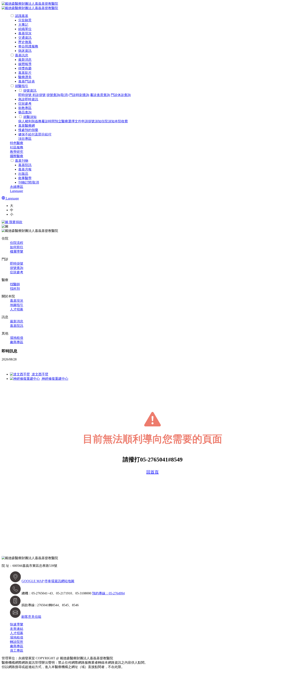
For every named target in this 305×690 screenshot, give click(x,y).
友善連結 (16, 628)
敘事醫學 (25, 178)
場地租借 (16, 338)
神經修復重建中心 (54, 378)
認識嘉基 (21, 16)
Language (16, 191)
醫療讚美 (25, 77)
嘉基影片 (25, 72)
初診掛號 (39, 95)
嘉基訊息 (21, 55)
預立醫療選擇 (65, 121)
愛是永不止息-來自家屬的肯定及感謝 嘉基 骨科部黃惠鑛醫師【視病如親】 (56, 366)
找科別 (15, 288)
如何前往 (16, 247)
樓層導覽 (16, 251)
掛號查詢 (16, 268)
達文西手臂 (39, 374)
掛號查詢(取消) (57, 95)
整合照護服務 (28, 46)
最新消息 (25, 59)
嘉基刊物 (21, 160)
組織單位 (25, 29)
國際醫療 (16, 156)
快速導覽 (16, 624)
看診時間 (48, 121)
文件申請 (81, 121)
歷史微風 (25, 42)
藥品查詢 (25, 112)
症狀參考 (25, 103)
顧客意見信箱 (31, 616)
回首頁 (152, 472)
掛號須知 (94, 121)
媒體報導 (25, 64)
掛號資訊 (30, 90)
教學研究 (16, 151)
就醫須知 (30, 117)
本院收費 (121, 121)
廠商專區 (16, 342)
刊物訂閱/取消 (28, 182)
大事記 (23, 24)
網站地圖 (67, 581)
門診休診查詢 (121, 95)
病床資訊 (25, 50)
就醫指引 (21, 86)
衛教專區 (25, 108)
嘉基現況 (25, 33)
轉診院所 (16, 642)
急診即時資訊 (28, 99)
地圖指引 (16, 305)
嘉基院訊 (25, 165)
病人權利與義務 (29, 121)
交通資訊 (25, 37)
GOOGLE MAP (33, 581)
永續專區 (16, 187)
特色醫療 (16, 143)
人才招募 (16, 309)
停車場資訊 (52, 581)
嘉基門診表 (26, 81)
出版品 (23, 173)
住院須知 (108, 121)
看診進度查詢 (100, 95)
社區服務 (16, 147)
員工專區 (16, 650)
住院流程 (16, 243)
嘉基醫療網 (26, 125)
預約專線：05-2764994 (108, 593)
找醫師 (15, 284)
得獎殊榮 (25, 68)
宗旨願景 (25, 20)
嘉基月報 (25, 169)
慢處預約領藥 (28, 130)
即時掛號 (25, 95)
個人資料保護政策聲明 (141, 667)
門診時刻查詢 (79, 95)
